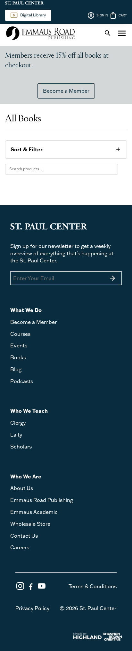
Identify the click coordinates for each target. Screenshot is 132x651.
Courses (20, 334)
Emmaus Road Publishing (41, 500)
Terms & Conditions (93, 586)
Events (18, 345)
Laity (16, 434)
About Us (21, 488)
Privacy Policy (32, 608)
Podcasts (21, 381)
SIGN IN (97, 15)
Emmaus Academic (34, 512)
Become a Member (66, 91)
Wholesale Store (30, 524)
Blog (15, 369)
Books (18, 357)
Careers (19, 547)
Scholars (21, 446)
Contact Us (24, 536)
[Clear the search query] (111, 169)
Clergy (18, 423)
